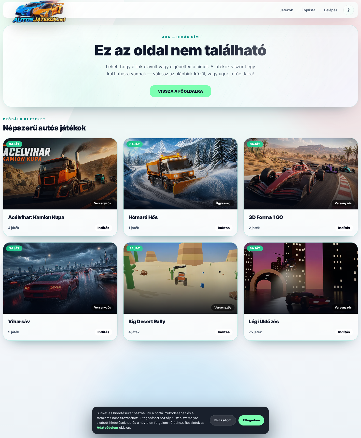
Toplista (308, 10)
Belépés (330, 10)
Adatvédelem (107, 427)
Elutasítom (222, 420)
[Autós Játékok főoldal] (38, 10)
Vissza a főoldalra (180, 91)
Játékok (286, 10)
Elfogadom (251, 420)
